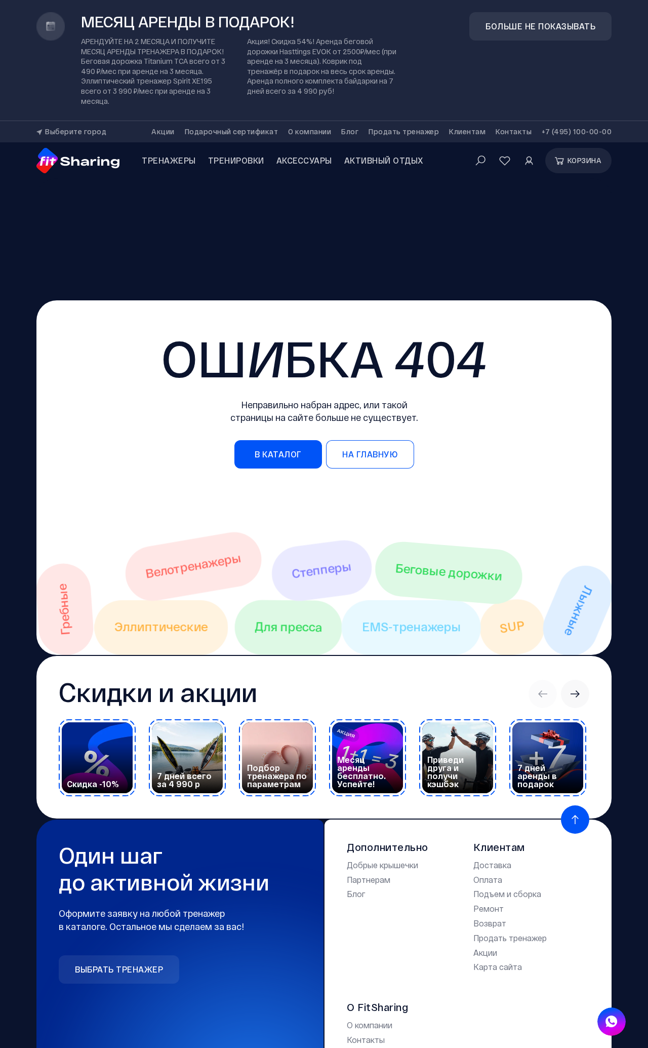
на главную (369, 454)
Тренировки (236, 160)
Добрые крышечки (382, 865)
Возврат (489, 923)
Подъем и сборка (507, 894)
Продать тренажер (404, 131)
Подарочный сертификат (231, 131)
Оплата (487, 879)
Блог (349, 131)
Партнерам (368, 879)
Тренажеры (169, 160)
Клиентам (467, 131)
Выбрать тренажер (119, 969)
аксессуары (304, 160)
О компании (309, 131)
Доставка (492, 865)
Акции (163, 131)
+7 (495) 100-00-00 (577, 131)
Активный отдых (384, 160)
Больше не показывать (540, 26)
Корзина (585, 160)
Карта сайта (497, 967)
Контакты (514, 131)
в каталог (278, 454)
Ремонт (488, 908)
